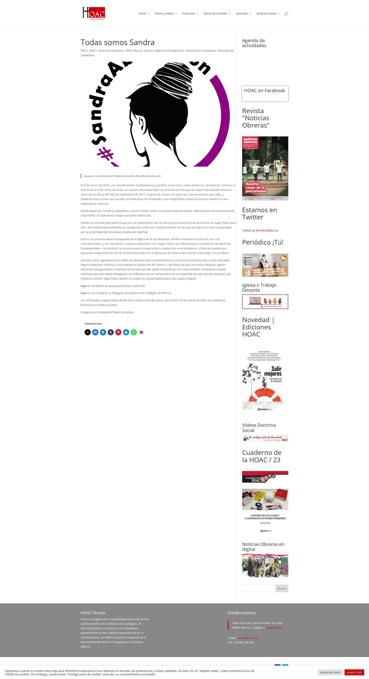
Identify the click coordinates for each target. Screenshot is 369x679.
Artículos (242, 13)
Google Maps (274, 627)
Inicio (142, 13)
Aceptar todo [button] (354, 672)
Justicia (148, 50)
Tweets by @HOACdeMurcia (260, 230)
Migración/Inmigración (169, 50)
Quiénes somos (267, 13)
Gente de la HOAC (215, 13)
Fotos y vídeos (164, 13)
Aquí (84, 286)
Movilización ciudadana (200, 50)
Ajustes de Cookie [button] (330, 672)
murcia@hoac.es (248, 638)
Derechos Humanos (111, 50)
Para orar (189, 13)
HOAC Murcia (133, 50)
